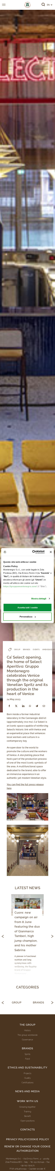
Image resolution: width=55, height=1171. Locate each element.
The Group (27, 1024)
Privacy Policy (17, 1139)
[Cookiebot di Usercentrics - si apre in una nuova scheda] (33, 552)
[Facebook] (9, 706)
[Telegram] (36, 706)
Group (16, 1002)
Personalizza (26, 616)
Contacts (27, 1129)
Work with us (27, 1101)
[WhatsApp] (30, 706)
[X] (16, 706)
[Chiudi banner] (51, 552)
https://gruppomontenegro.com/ (20, 586)
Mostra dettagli (38, 598)
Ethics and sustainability (27, 1067)
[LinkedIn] (23, 706)
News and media (27, 1091)
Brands (38, 1002)
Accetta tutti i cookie (27, 607)
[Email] (43, 706)
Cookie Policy (38, 1139)
